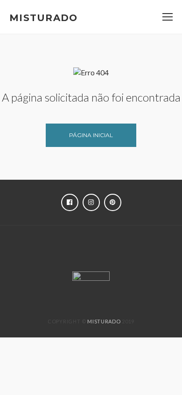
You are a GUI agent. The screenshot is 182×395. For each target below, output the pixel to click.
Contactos (105, 255)
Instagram (91, 202)
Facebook (69, 202)
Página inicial (91, 135)
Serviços (132, 241)
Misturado (43, 17)
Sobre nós (85, 241)
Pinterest (112, 202)
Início (44, 241)
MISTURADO (103, 321)
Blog (64, 255)
